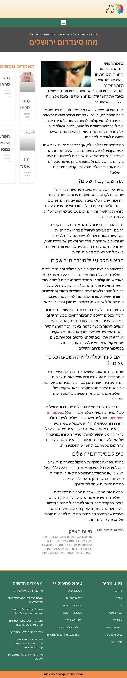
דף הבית (94, 34)
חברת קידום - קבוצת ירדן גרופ (63, 674)
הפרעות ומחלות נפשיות (71, 34)
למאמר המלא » (27, 117)
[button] (63, 22)
